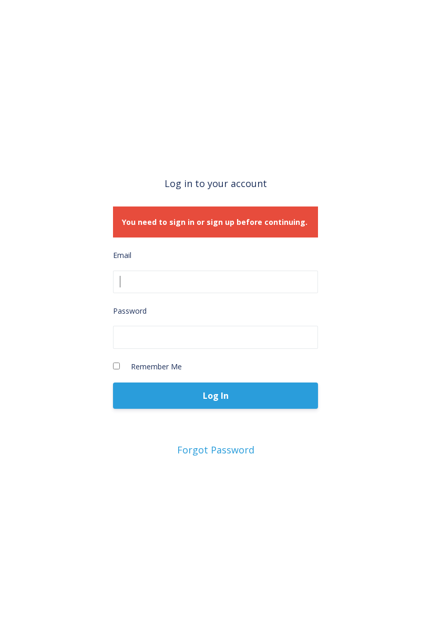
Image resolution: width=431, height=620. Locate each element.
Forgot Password (215, 449)
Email (122, 255)
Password (130, 311)
